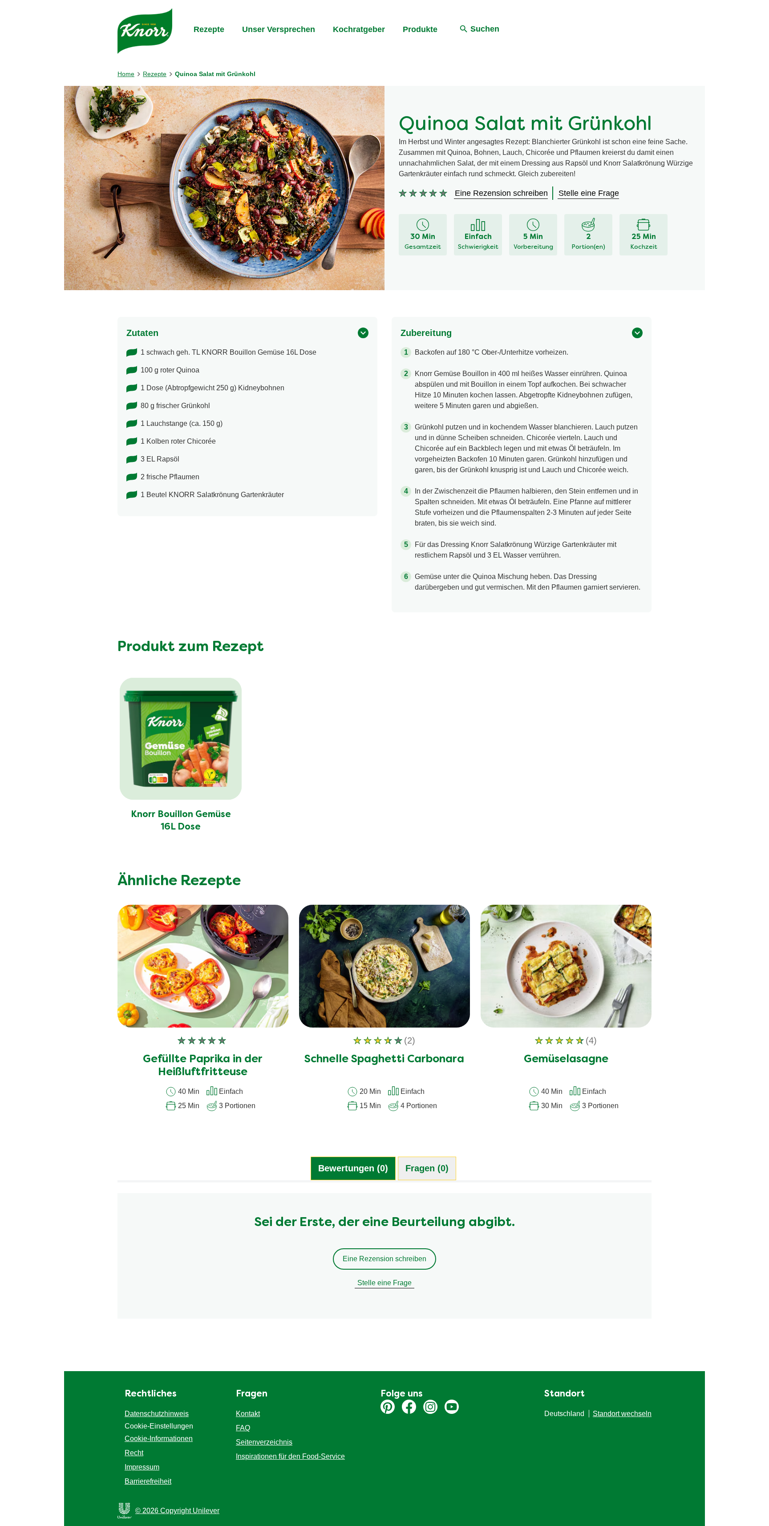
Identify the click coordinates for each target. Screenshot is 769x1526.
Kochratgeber (359, 29)
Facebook (409, 1407)
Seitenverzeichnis (264, 1442)
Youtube (452, 1407)
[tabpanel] (384, 1260)
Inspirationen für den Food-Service (290, 1456)
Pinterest (387, 1407)
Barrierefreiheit (148, 1481)
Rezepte (209, 29)
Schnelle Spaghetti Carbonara (384, 1060)
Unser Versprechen (278, 29)
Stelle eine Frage (384, 1283)
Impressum (142, 1467)
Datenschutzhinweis (157, 1413)
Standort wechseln (622, 1413)
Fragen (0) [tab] (427, 1168)
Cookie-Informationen (159, 1438)
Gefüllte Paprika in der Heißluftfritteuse (203, 1066)
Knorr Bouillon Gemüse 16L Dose (181, 821)
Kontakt (248, 1413)
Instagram (430, 1407)
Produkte (420, 29)
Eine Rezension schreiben (384, 1259)
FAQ (243, 1428)
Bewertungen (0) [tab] (353, 1168)
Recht (134, 1453)
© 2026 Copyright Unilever (177, 1510)
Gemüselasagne (566, 1060)
